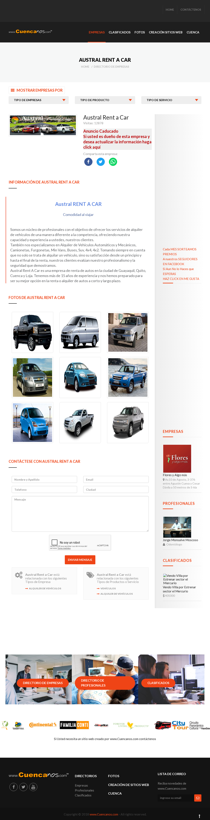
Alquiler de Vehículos (45, 588)
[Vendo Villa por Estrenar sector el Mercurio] (177, 579)
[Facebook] (13, 787)
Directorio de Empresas (111, 66)
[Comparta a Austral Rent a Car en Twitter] (101, 162)
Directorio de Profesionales (93, 683)
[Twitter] (23, 787)
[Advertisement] (83, 11)
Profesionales (179, 503)
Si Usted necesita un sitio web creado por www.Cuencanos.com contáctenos (105, 739)
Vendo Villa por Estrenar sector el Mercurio (179, 589)
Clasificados (177, 560)
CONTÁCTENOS (190, 9)
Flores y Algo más (175, 475)
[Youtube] (33, 787)
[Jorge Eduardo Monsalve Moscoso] (177, 527)
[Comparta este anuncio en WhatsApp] (113, 162)
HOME (170, 9)
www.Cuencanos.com (104, 814)
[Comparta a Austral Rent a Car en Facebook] (88, 162)
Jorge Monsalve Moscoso (180, 540)
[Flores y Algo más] (177, 458)
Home (85, 66)
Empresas (173, 431)
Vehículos (108, 588)
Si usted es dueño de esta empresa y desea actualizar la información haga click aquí (117, 141)
